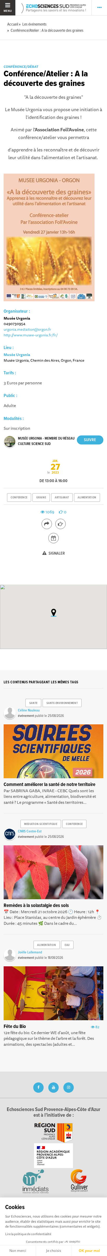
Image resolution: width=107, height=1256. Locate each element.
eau (67, 945)
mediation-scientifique (40, 824)
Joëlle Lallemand (30, 952)
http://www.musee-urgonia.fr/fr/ (31, 335)
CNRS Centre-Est (30, 831)
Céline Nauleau (29, 710)
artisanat (62, 497)
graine (41, 497)
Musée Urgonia (17, 355)
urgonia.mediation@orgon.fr (27, 329)
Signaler (56, 553)
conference (19, 497)
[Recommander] (60, 524)
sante (33, 703)
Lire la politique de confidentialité (28, 1233)
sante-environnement (62, 703)
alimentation (87, 497)
